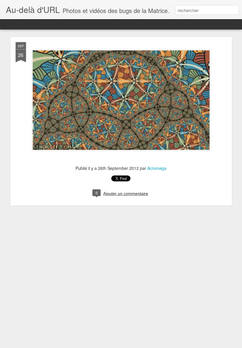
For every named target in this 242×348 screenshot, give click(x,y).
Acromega (156, 168)
